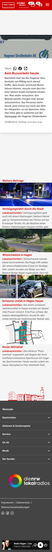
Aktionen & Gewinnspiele (16, 426)
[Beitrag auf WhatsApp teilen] (15, 68)
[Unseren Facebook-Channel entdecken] (7, 513)
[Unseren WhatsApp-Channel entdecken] (3, 513)
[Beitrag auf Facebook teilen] (20, 68)
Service (6, 434)
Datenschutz (23, 502)
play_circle (40, 545)
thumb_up (45, 545)
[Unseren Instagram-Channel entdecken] (12, 513)
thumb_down (35, 545)
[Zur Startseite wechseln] (8, 5)
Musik (5, 450)
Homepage (11, 116)
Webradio (7, 409)
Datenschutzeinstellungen (15, 507)
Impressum (7, 502)
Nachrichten (9, 417)
